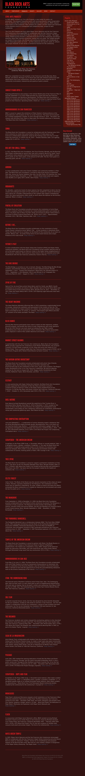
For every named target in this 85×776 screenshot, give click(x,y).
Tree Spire (9, 459)
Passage (8, 655)
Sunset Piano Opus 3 (13, 90)
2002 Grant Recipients (73, 119)
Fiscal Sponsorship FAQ (73, 124)
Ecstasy (8, 380)
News (45, 11)
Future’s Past (10, 244)
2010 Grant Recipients (73, 106)
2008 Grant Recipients (73, 109)
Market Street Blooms (14, 340)
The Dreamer (10, 616)
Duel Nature (10, 399)
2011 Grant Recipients (73, 105)
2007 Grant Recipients (73, 111)
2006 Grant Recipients (73, 113)
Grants (32, 11)
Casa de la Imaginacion (14, 635)
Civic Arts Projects (71, 21)
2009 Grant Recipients (73, 108)
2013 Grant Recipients (73, 101)
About (7, 11)
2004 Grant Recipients (73, 116)
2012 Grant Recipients (73, 103)
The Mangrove (11, 497)
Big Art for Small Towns (15, 147)
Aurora (8, 167)
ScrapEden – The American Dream (18, 439)
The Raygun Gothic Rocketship (17, 359)
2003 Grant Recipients (73, 118)
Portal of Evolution (13, 205)
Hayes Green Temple (13, 733)
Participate (15, 11)
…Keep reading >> (45, 101)
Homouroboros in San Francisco (18, 109)
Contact (52, 11)
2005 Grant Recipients (73, 114)
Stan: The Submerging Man (16, 578)
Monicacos (9, 693)
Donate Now (76, 4)
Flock (7, 714)
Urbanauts (9, 186)
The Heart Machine (12, 301)
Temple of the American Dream (17, 539)
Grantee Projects (71, 98)
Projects (24, 11)
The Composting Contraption (17, 419)
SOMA (7, 128)
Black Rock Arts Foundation (17, 5)
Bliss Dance (10, 321)
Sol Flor (8, 597)
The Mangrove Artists (74, 65)
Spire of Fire (10, 282)
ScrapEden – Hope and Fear (16, 674)
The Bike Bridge (11, 263)
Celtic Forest (10, 478)
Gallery (39, 11)
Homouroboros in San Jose (16, 558)
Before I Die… (10, 224)
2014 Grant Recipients (73, 100)
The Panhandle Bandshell (15, 518)
